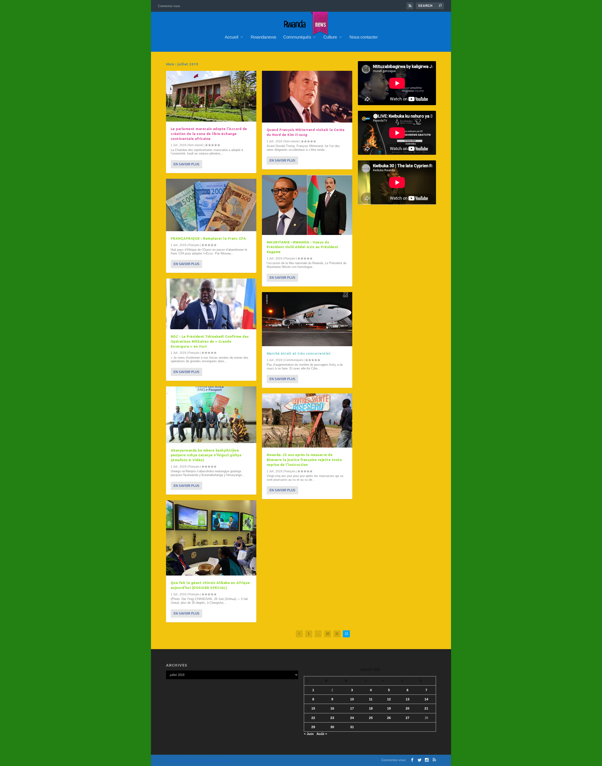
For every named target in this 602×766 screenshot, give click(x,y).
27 (407, 718)
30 (332, 727)
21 (426, 708)
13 (407, 699)
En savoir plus (186, 164)
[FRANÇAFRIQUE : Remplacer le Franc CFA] (211, 205)
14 (426, 699)
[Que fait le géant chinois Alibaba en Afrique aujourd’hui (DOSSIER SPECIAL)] (211, 538)
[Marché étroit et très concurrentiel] (307, 319)
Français (193, 245)
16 (332, 708)
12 (389, 699)
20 (407, 708)
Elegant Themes (191, 760)
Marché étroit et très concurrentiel (299, 353)
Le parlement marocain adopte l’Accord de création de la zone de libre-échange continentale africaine (209, 133)
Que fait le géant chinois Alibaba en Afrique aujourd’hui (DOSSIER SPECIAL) (210, 585)
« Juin (309, 734)
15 (313, 708)
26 (389, 718)
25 (371, 718)
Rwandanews (263, 37)
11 (336, 633)
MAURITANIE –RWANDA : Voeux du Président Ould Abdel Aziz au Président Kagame (302, 247)
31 (352, 727)
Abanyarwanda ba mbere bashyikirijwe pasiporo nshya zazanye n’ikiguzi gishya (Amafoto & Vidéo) (206, 455)
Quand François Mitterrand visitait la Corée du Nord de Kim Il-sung (306, 132)
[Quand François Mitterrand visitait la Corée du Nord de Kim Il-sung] (307, 97)
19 (389, 708)
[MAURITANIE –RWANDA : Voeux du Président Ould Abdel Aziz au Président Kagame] (307, 205)
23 (332, 718)
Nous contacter (363, 37)
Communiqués (297, 37)
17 (352, 708)
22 (313, 718)
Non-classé (195, 145)
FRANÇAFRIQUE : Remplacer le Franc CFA (208, 238)
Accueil (231, 37)
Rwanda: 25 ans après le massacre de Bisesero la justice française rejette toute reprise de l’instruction (304, 459)
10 (327, 633)
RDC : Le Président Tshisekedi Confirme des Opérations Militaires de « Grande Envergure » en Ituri (210, 341)
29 (313, 727)
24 (352, 718)
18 (371, 708)
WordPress (229, 760)
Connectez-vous (169, 6)
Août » (322, 734)
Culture (330, 37)
